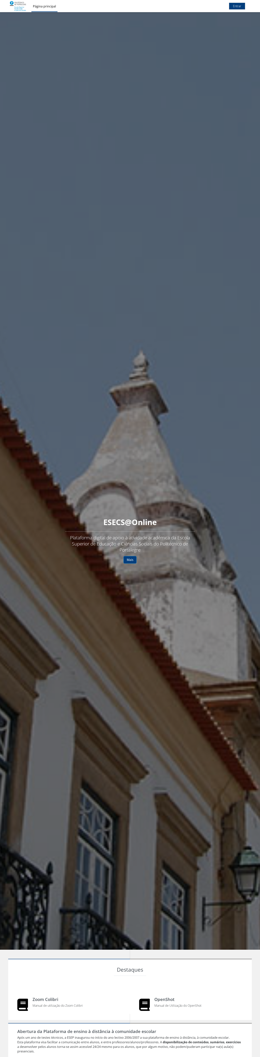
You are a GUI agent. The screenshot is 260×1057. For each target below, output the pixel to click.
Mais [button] (130, 560)
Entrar (237, 6)
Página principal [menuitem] (44, 6)
